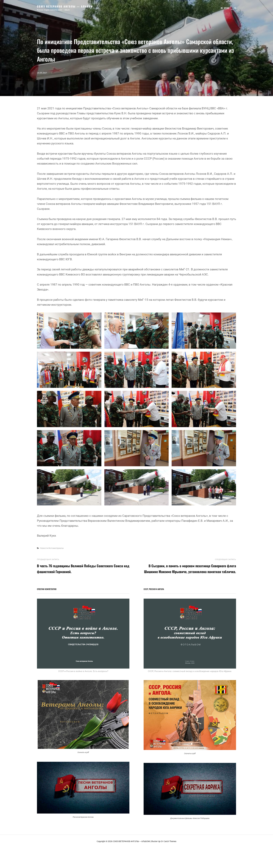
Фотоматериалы (56, 548)
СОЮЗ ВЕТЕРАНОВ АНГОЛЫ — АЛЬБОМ (65, 6)
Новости (44, 548)
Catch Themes (170, 841)
